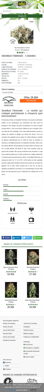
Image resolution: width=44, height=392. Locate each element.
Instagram (8, 369)
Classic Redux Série (9, 330)
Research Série (7, 333)
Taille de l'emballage (8, 89)
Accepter (33, 390)
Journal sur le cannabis (30, 323)
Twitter (7, 366)
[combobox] (22, 92)
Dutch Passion (31, 101)
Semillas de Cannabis (9, 340)
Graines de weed (8, 327)
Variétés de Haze (28, 330)
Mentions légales (28, 333)
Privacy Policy (12, 390)
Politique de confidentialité (31, 337)
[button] (6, 238)
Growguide (27, 327)
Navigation (21, 16)
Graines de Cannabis (9, 337)
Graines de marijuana (9, 323)
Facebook (8, 362)
